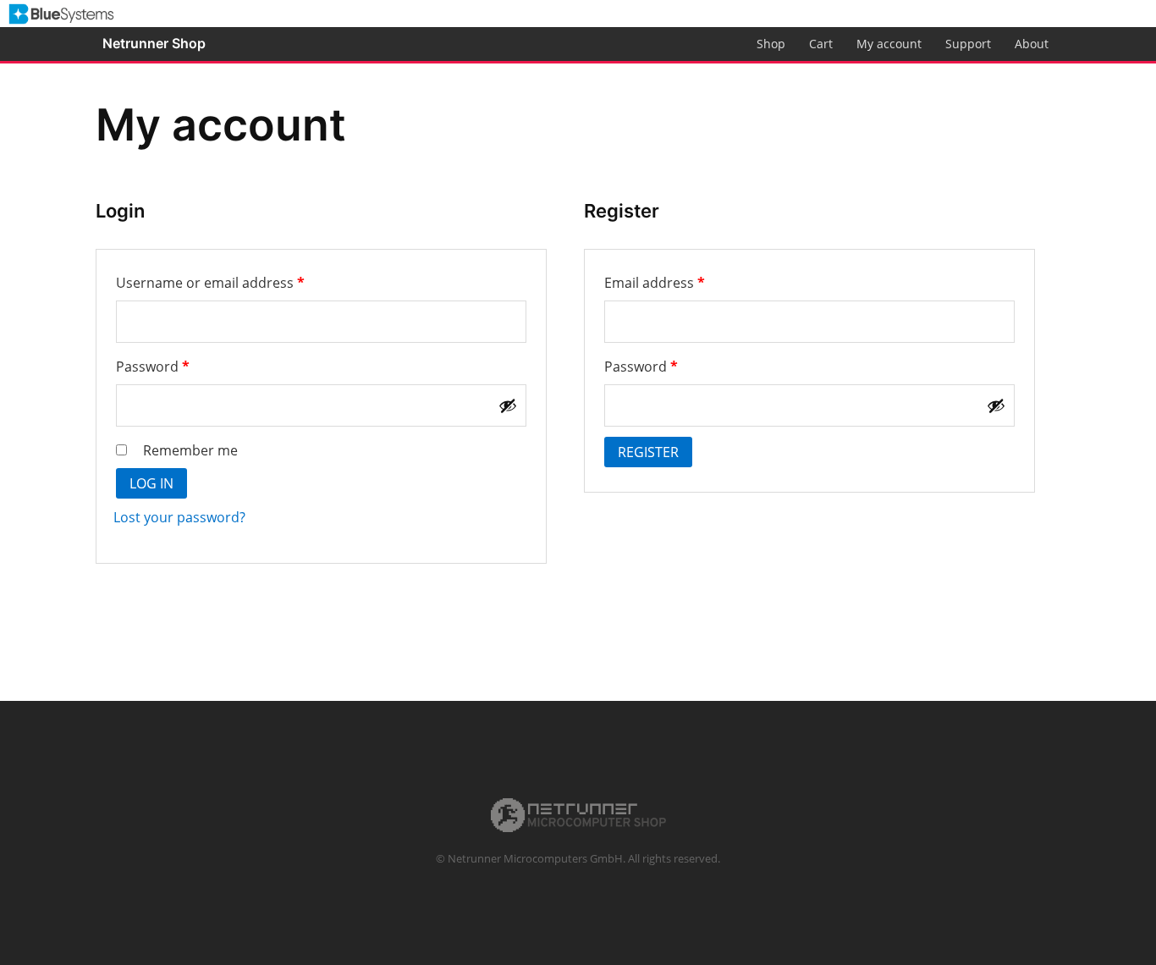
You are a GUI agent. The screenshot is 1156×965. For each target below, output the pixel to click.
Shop (771, 44)
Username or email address (239, 282)
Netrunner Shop (154, 43)
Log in (151, 483)
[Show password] (507, 405)
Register (648, 452)
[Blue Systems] (61, 11)
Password (181, 366)
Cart (821, 44)
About (1032, 44)
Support (968, 44)
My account (889, 44)
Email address (683, 282)
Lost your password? (179, 517)
